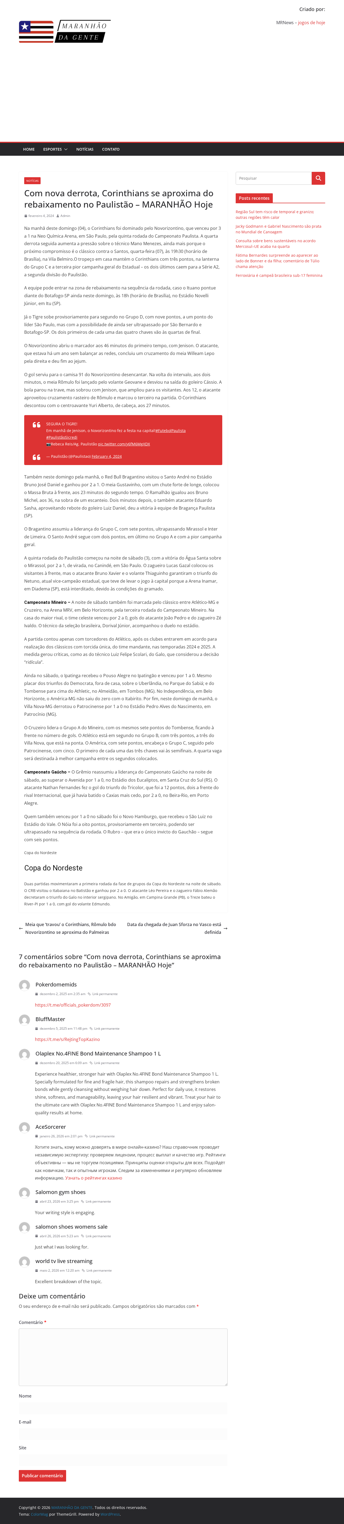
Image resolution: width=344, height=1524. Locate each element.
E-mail (25, 1422)
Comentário (32, 1322)
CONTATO (111, 149)
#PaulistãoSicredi (61, 437)
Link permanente (105, 994)
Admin (65, 215)
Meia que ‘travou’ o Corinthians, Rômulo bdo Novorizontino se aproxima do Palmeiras (70, 928)
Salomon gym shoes (60, 1192)
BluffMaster (50, 1019)
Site (22, 1448)
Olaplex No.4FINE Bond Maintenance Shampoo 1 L (98, 1053)
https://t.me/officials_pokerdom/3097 (73, 1005)
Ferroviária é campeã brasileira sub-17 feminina (279, 275)
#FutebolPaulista (171, 430)
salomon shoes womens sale (71, 1226)
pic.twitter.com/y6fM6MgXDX (124, 444)
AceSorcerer (50, 1126)
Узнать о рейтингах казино (93, 1178)
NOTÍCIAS (85, 149)
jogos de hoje (311, 23)
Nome (25, 1396)
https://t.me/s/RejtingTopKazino (67, 1039)
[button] (65, 149)
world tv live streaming (63, 1261)
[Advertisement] (172, 101)
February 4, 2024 (107, 456)
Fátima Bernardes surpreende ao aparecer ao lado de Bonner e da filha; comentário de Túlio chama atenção (277, 261)
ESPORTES (52, 149)
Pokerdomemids (56, 984)
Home (29, 149)
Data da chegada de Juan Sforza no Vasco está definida (174, 928)
